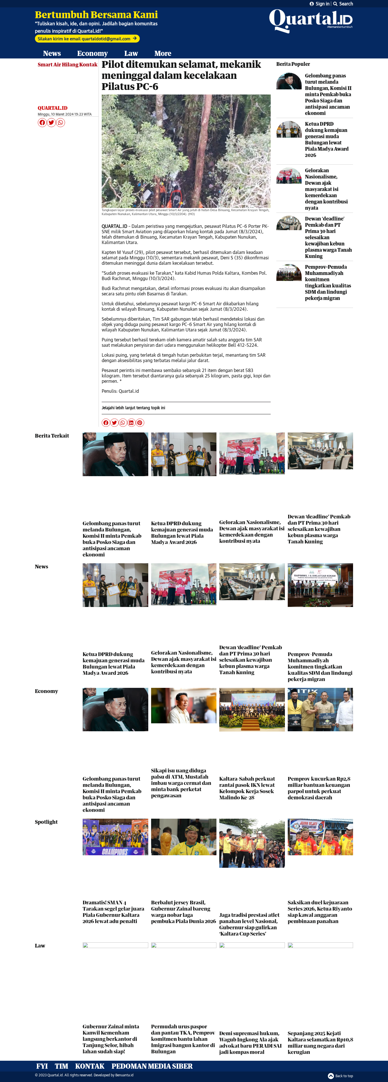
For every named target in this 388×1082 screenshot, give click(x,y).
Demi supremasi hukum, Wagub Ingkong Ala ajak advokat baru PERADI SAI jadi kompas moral (250, 1042)
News (52, 53)
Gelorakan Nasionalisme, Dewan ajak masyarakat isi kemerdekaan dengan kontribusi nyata (326, 189)
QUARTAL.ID (53, 108)
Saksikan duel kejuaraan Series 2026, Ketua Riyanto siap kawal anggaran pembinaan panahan (320, 911)
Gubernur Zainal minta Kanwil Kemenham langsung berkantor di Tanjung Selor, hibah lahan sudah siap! (111, 1038)
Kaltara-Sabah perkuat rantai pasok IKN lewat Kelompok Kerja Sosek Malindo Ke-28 (247, 788)
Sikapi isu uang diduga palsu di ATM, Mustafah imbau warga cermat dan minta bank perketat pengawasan (181, 783)
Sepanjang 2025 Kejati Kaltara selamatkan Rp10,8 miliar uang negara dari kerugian (320, 1042)
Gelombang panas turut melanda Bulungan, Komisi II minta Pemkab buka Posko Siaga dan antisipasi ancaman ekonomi (328, 94)
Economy (92, 53)
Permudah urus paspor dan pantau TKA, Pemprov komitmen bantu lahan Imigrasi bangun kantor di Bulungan (183, 1038)
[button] (42, 122)
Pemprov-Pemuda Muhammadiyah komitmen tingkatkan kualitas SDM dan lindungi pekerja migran (328, 282)
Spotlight (46, 822)
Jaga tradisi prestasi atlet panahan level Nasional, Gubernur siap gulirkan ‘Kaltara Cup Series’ (249, 924)
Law (131, 53)
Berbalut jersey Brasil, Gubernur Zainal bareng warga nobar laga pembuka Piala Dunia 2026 (183, 911)
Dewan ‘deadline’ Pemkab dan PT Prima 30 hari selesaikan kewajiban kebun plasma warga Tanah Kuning (328, 237)
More (163, 53)
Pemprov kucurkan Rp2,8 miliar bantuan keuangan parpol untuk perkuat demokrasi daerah (319, 788)
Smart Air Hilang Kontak (67, 64)
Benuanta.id (124, 1075)
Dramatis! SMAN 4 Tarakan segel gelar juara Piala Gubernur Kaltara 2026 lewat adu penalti (113, 911)
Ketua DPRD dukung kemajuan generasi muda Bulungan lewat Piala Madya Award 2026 (327, 139)
